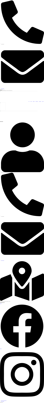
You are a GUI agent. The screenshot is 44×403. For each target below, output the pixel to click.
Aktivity (31, 101)
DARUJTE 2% (37, 101)
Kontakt (42, 101)
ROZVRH (34, 101)
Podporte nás (40, 101)
